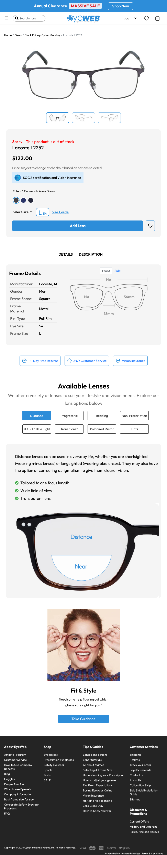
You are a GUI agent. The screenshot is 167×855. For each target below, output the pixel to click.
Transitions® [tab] (69, 429)
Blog (7, 774)
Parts (47, 775)
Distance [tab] (36, 416)
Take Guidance (83, 718)
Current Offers (139, 821)
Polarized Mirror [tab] (102, 429)
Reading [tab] (102, 416)
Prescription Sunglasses (59, 760)
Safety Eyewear (54, 765)
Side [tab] (117, 271)
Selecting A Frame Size (97, 770)
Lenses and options (95, 755)
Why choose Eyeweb (17, 789)
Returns (135, 760)
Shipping (135, 755)
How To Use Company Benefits (18, 767)
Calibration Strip (140, 785)
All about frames (93, 765)
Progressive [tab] (69, 416)
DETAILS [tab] (65, 254)
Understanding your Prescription (103, 775)
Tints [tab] (134, 429)
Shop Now (120, 6)
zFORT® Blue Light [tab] (37, 429)
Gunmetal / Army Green (39, 191)
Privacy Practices (130, 853)
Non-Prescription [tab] (134, 416)
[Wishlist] (146, 18)
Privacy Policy (112, 853)
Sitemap (135, 799)
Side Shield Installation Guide (144, 792)
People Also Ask (14, 784)
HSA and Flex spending (97, 800)
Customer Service (15, 760)
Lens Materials (92, 760)
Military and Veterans (143, 826)
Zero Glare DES (93, 806)
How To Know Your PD (97, 811)
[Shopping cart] (157, 18)
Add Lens (78, 225)
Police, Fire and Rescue (144, 832)
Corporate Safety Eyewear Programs (21, 806)
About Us (135, 780)
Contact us (136, 775)
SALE (47, 780)
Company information (18, 794)
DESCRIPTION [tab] (91, 254)
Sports (48, 770)
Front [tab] (106, 271)
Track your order (140, 765)
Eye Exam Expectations (97, 785)
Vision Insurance (93, 795)
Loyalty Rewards (140, 770)
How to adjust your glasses (99, 780)
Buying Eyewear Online (97, 790)
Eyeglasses (51, 755)
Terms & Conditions (152, 853)
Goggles (9, 779)
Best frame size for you (19, 799)
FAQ (7, 813)
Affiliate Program (15, 755)
